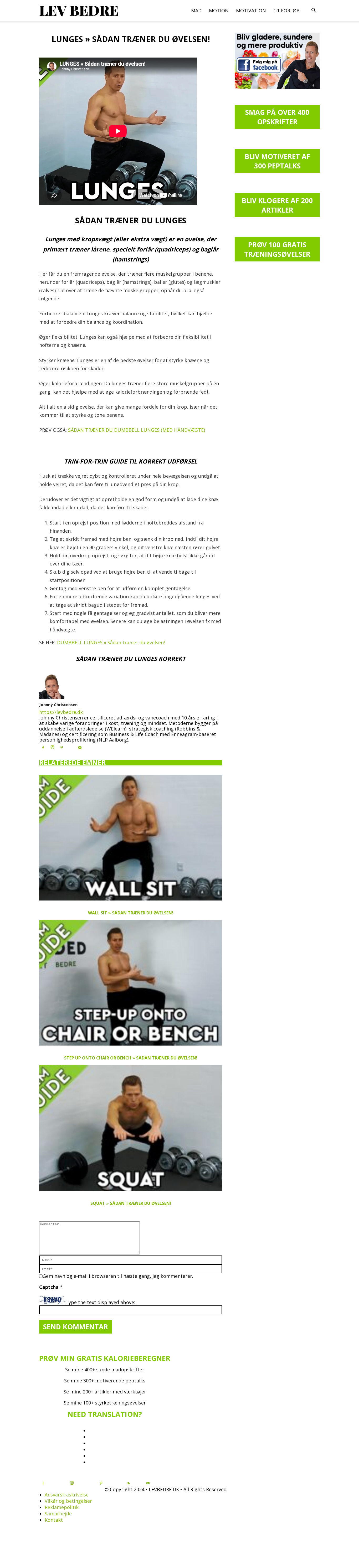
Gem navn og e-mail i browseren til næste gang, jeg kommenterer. (118, 1276)
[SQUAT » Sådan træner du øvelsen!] (130, 1128)
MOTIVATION (251, 10)
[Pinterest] (61, 747)
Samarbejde (58, 1513)
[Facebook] (43, 747)
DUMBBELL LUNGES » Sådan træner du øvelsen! (111, 642)
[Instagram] (52, 747)
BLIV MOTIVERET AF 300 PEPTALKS (277, 161)
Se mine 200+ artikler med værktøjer (105, 1391)
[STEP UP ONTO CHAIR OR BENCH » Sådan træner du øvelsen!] (130, 983)
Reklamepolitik (62, 1507)
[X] (71, 746)
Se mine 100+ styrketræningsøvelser (105, 1402)
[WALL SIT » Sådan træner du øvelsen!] (130, 838)
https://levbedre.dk (61, 712)
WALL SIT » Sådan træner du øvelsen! (130, 913)
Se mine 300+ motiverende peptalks (104, 1380)
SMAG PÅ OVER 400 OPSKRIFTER (277, 116)
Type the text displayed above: (100, 1302)
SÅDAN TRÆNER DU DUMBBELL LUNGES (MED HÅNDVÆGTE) (136, 430)
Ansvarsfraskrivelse (67, 1494)
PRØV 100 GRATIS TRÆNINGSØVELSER (277, 249)
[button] (313, 10)
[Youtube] (80, 747)
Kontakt (54, 1520)
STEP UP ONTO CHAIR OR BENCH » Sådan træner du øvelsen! (130, 1058)
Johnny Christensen (58, 704)
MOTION (219, 10)
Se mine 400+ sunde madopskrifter (104, 1369)
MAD (196, 10)
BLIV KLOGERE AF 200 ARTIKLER (277, 205)
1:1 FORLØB (286, 10)
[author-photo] (51, 697)
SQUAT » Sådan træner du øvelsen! (130, 1203)
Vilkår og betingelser (68, 1501)
